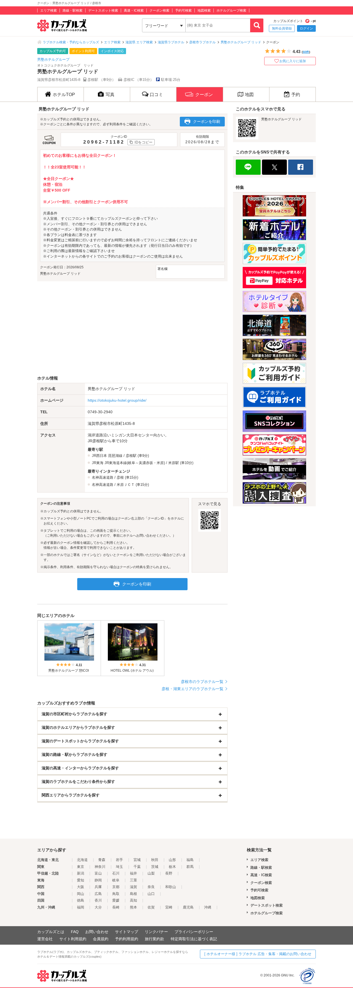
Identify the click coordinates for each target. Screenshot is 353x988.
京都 (115, 887)
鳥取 (115, 894)
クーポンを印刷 (206, 121)
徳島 (80, 900)
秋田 (154, 860)
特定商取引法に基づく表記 (194, 939)
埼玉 (119, 867)
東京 (80, 867)
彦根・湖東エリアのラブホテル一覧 (192, 689)
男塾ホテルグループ (53, 59)
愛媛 (115, 900)
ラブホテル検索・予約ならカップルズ (71, 42)
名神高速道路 (102, 477)
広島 (98, 894)
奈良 (151, 887)
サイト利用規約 (72, 939)
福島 (190, 860)
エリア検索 (48, 10)
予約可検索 (183, 10)
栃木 (172, 867)
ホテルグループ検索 (231, 10)
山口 (151, 894)
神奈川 (100, 867)
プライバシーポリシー (194, 931)
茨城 (154, 867)
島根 (133, 894)
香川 (98, 900)
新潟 (80, 873)
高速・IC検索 (134, 10)
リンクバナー (156, 931)
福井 (133, 873)
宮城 (137, 860)
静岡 (98, 880)
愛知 (80, 880)
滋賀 (133, 887)
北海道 (82, 860)
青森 (101, 860)
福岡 (80, 907)
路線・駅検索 (72, 10)
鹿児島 (188, 907)
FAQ (75, 931)
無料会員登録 (282, 28)
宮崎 (168, 907)
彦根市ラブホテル (202, 42)
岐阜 (115, 880)
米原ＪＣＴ (126, 485)
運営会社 (45, 939)
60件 (306, 52)
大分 (98, 907)
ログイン (306, 28)
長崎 (115, 907)
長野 (168, 873)
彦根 (120, 477)
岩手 (119, 860)
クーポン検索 (159, 10)
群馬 (190, 867)
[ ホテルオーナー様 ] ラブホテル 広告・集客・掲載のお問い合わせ (257, 954)
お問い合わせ (96, 931)
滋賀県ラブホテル (171, 42)
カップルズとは (50, 931)
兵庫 (98, 887)
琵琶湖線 (115, 456)
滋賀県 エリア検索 (139, 42)
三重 (133, 880)
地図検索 (204, 10)
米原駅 (173, 463)
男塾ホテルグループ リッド (241, 42)
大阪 (80, 887)
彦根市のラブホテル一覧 (202, 681)
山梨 (151, 873)
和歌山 (170, 887)
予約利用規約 (126, 939)
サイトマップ (126, 931)
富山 (98, 873)
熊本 (133, 907)
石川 (115, 873)
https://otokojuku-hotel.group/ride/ (117, 400)
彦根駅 (131, 456)
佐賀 (151, 907)
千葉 (137, 867)
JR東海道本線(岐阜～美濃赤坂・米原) (135, 463)
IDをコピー (144, 142)
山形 (172, 860)
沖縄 (207, 907)
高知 (133, 900)
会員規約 (100, 939)
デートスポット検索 (103, 10)
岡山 (80, 894)
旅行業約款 (154, 939)
